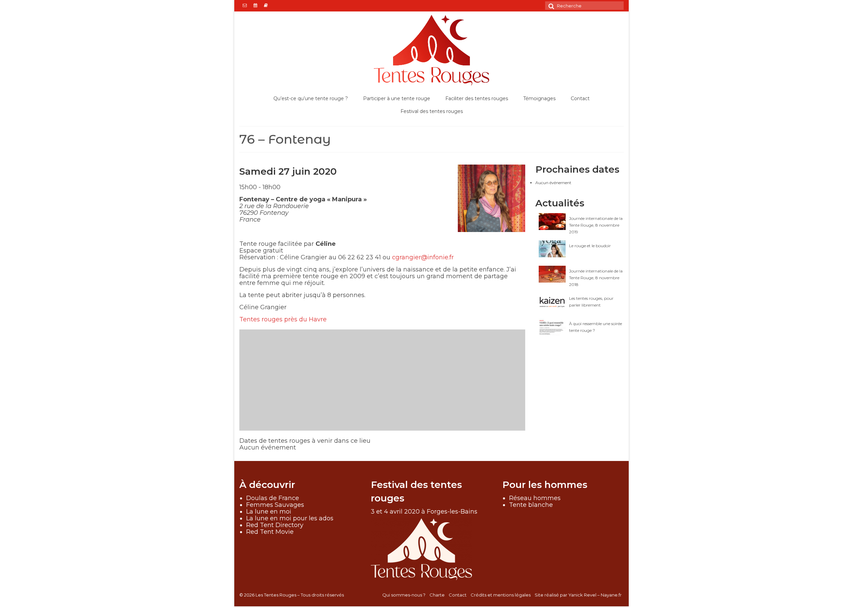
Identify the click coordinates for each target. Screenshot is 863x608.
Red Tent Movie (270, 531)
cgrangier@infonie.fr (423, 257)
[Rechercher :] (584, 5)
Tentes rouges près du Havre (283, 319)
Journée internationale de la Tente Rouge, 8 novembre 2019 (596, 225)
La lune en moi (268, 511)
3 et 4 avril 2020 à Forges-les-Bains (424, 511)
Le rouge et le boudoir (590, 245)
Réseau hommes (535, 498)
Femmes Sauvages (275, 505)
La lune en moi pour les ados (289, 518)
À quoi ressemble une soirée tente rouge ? (595, 327)
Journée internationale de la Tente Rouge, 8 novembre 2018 (596, 277)
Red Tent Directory (274, 525)
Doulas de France (272, 498)
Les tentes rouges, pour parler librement (591, 302)
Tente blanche (531, 505)
